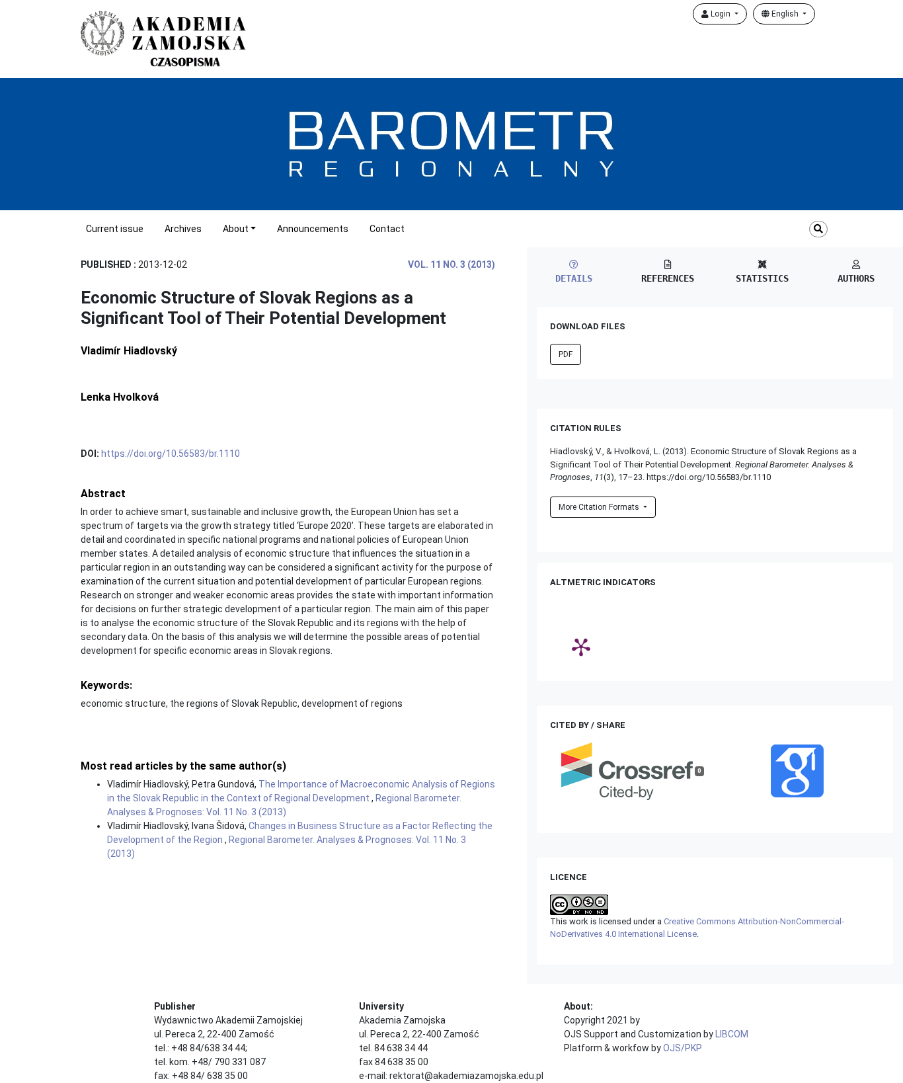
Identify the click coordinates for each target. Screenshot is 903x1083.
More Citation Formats (600, 507)
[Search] (818, 229)
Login (720, 14)
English (785, 14)
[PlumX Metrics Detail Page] (581, 646)
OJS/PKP (682, 1048)
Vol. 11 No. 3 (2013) (451, 264)
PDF (565, 354)
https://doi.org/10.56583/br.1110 (170, 453)
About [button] (236, 228)
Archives (183, 228)
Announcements (312, 228)
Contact (387, 228)
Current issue (114, 228)
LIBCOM (731, 1034)
